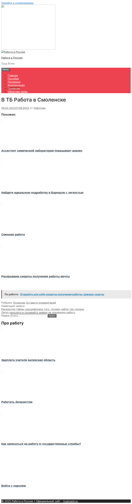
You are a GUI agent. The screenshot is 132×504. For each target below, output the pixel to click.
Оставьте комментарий (41, 302)
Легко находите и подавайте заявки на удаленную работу (38, 312)
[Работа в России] (13, 52)
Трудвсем (14, 88)
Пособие (13, 78)
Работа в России (12, 57)
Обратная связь (18, 91)
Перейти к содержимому (17, 3)
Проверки (14, 81)
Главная (13, 75)
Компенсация (16, 85)
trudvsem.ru (70, 501)
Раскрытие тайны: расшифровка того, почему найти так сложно (42, 309)
